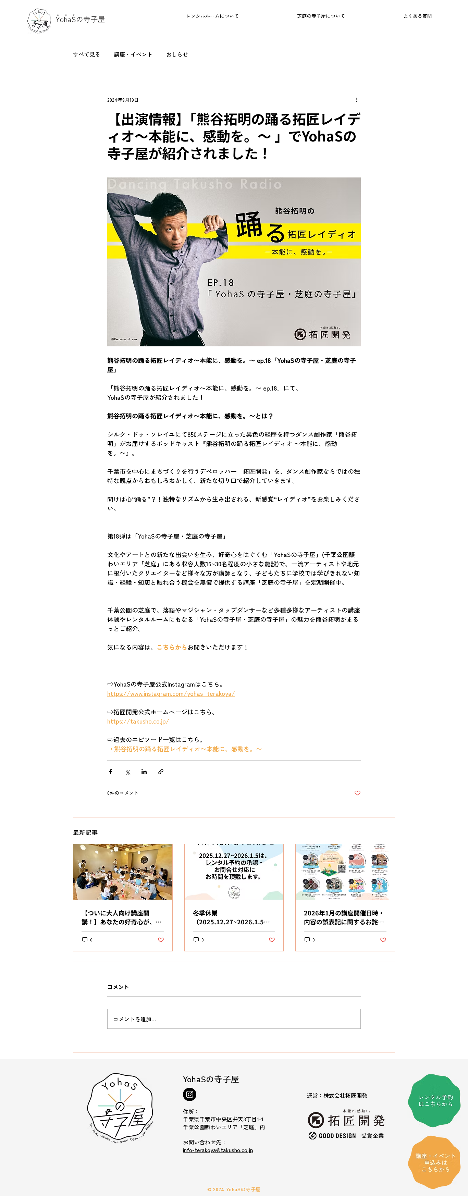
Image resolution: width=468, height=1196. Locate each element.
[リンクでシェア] (161, 771)
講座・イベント (133, 54)
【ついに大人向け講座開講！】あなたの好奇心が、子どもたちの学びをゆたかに (122, 917)
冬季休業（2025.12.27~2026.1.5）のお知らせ (231, 917)
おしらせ (177, 54)
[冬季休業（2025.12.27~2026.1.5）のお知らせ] (234, 872)
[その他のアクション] (357, 100)
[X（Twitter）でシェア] (127, 771)
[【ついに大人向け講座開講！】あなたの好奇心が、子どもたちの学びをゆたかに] (122, 872)
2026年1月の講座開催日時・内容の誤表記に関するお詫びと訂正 (344, 917)
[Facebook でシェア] (110, 771)
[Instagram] (189, 1094)
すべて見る (86, 54)
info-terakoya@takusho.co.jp (218, 1150)
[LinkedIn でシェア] (144, 771)
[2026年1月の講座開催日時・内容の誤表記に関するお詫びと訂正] (345, 872)
